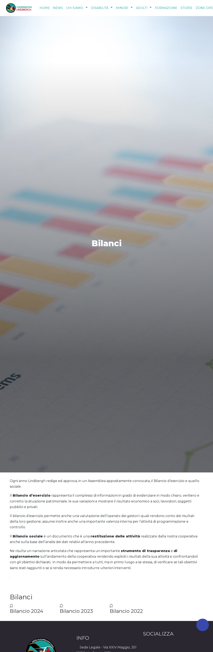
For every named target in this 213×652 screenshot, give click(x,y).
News (58, 8)
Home (45, 8)
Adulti (141, 8)
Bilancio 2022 (126, 611)
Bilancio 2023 (76, 611)
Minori (122, 8)
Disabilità (99, 8)
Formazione (166, 8)
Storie (186, 8)
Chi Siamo (74, 8)
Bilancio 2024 (26, 611)
